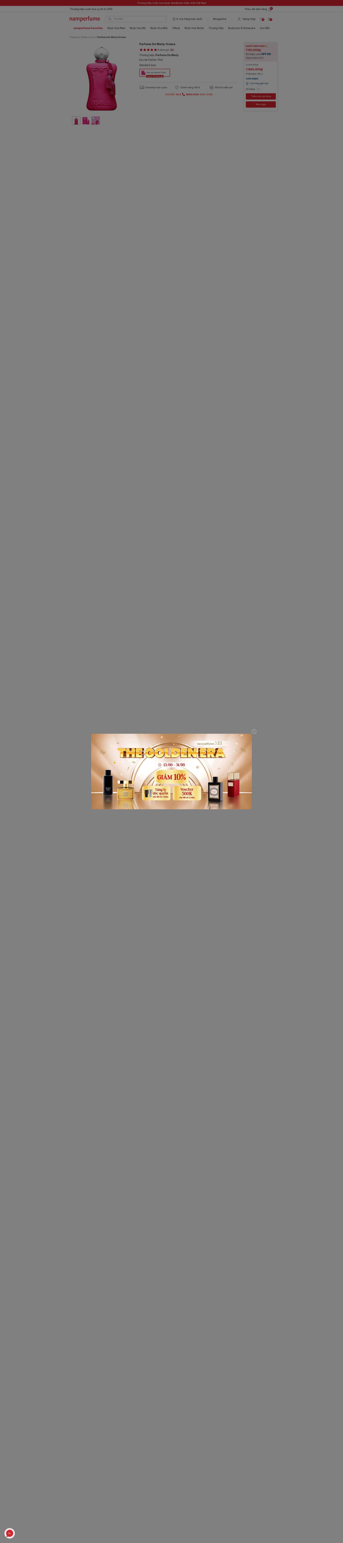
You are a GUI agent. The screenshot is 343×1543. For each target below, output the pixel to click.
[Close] (254, 731)
